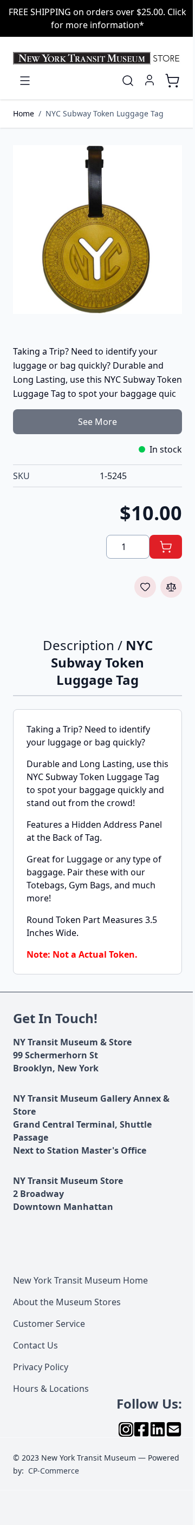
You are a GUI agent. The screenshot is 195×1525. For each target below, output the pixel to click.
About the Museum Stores (67, 1302)
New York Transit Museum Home (80, 1280)
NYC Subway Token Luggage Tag (105, 113)
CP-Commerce (53, 1470)
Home (23, 113)
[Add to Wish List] (145, 587)
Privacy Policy (40, 1367)
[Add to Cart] (166, 547)
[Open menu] (25, 81)
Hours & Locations (51, 1389)
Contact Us (35, 1345)
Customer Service (49, 1324)
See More (97, 422)
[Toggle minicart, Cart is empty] (172, 80)
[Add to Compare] (171, 587)
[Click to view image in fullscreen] (97, 229)
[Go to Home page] (97, 58)
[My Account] (149, 80)
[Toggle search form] (127, 80)
